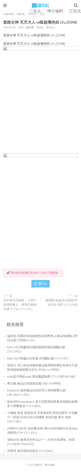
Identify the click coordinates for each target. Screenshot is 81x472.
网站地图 (49, 464)
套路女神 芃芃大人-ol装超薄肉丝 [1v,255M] (40, 22)
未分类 (30, 27)
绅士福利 (55, 11)
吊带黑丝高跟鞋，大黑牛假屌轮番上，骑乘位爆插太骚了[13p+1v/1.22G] (20, 305)
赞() (42, 283)
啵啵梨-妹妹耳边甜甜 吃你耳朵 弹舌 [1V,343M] (62, 302)
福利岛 (40, 5)
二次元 (35, 11)
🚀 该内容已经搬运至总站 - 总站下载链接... (33, 272)
